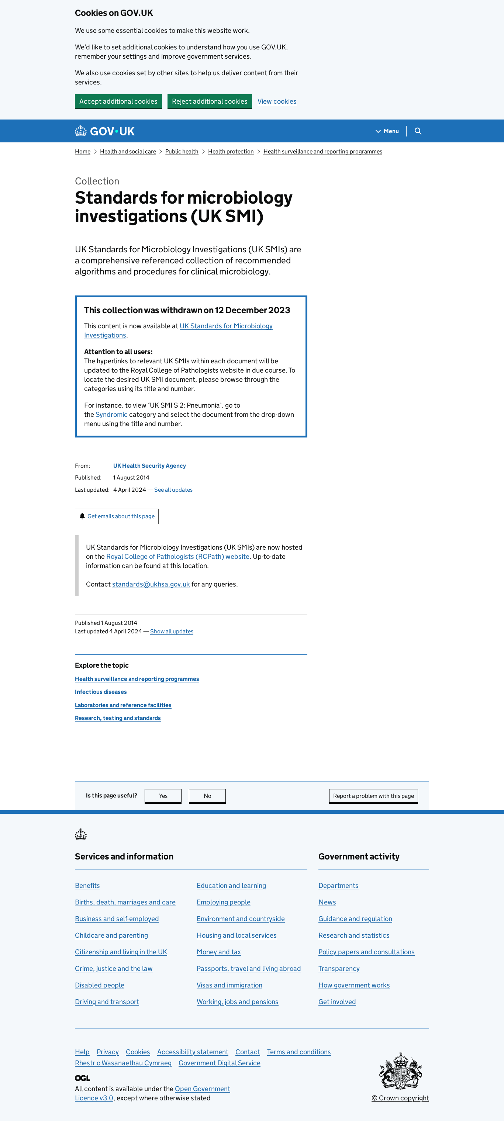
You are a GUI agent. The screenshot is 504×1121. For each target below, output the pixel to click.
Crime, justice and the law (114, 968)
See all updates (173, 489)
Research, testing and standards (118, 718)
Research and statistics (354, 935)
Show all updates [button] (171, 631)
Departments (338, 885)
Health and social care (128, 151)
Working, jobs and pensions (238, 1001)
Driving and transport (107, 1001)
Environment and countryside (241, 918)
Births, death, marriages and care (125, 902)
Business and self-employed (117, 918)
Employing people (224, 902)
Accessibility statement (192, 1052)
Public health (182, 151)
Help (82, 1052)
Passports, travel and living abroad (249, 968)
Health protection (231, 151)
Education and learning (231, 885)
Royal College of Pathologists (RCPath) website (177, 556)
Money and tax (219, 952)
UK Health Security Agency (149, 465)
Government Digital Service (219, 1063)
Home (82, 151)
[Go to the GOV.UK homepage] (105, 131)
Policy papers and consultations (366, 952)
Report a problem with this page (373, 795)
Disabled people (99, 985)
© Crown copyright (400, 1098)
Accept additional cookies (118, 101)
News (327, 902)
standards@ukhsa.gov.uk (151, 584)
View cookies (277, 101)
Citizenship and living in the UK (121, 952)
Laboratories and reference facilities (123, 705)
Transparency (339, 968)
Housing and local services (237, 935)
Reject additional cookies (210, 101)
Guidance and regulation (355, 918)
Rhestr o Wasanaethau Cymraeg (123, 1063)
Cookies (138, 1052)
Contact (247, 1052)
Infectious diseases (101, 691)
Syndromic (112, 414)
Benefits (87, 885)
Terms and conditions (299, 1052)
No (215, 795)
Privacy (108, 1052)
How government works (354, 985)
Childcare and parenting (111, 935)
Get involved (337, 1001)
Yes (170, 795)
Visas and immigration (229, 985)
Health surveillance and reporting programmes (322, 151)
